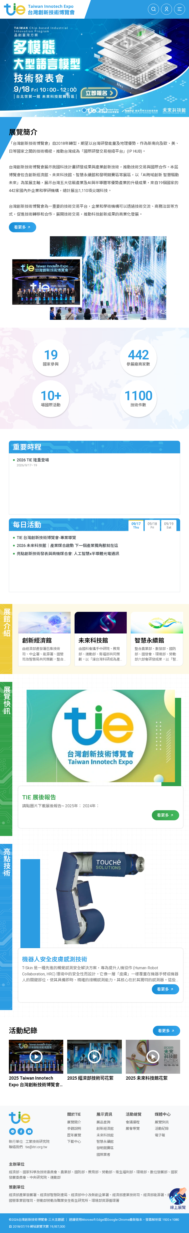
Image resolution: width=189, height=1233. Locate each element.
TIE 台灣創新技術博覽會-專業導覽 (46, 537)
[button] (84, 110)
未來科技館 (105, 1135)
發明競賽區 (105, 1148)
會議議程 (133, 1122)
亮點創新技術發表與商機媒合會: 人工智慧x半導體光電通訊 (68, 553)
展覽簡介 (74, 1122)
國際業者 (103, 1155)
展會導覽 (133, 1129)
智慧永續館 (105, 1142)
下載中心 (74, 1142)
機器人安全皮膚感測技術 (54, 959)
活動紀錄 (162, 1129)
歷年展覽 (74, 1135)
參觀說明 (74, 1129)
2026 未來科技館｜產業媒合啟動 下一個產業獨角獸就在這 (67, 545)
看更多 (20, 227)
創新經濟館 (105, 1129)
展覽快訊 (162, 1122)
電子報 (160, 1135)
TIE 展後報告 (39, 797)
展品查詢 (103, 1122)
